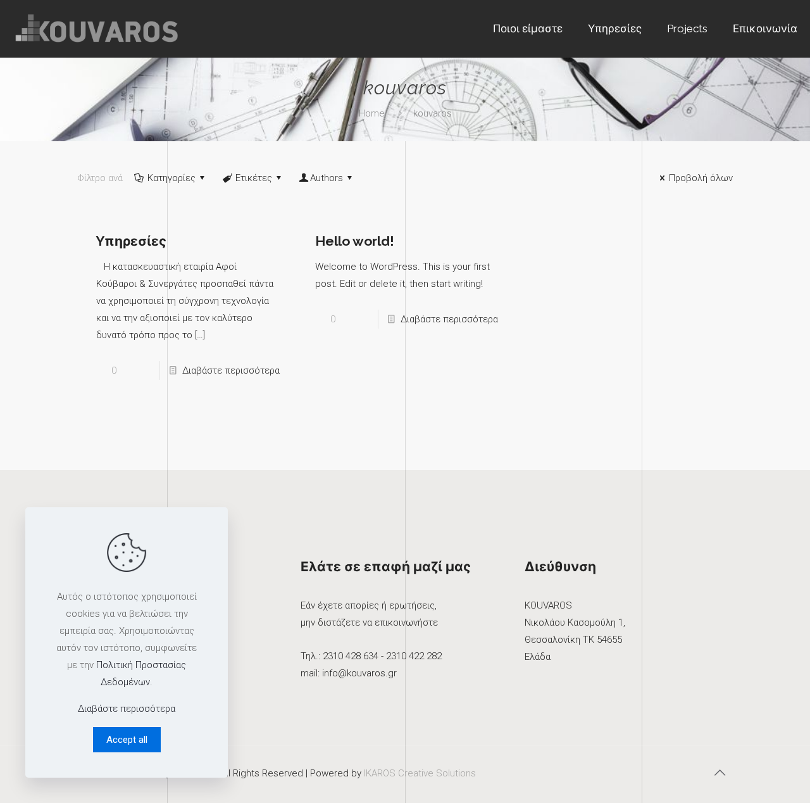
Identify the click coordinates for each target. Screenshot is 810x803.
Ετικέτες (253, 178)
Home (372, 113)
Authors (326, 178)
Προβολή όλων (701, 178)
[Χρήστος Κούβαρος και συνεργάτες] (97, 28)
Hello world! (354, 241)
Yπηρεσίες (131, 241)
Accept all (126, 739)
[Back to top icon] (719, 772)
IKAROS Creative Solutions (420, 773)
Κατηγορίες (171, 178)
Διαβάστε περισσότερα (231, 370)
